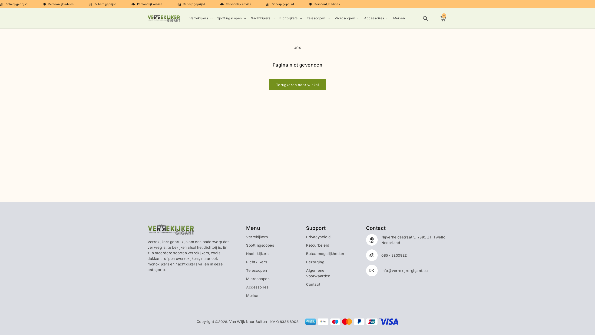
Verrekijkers (198, 18)
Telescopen (316, 18)
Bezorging (315, 262)
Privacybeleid (318, 236)
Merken (253, 295)
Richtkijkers (288, 18)
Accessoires (374, 18)
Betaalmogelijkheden (325, 253)
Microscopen (344, 18)
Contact (313, 284)
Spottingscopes (229, 18)
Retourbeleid (317, 245)
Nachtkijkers (260, 18)
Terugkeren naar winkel (297, 85)
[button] (201, 18)
